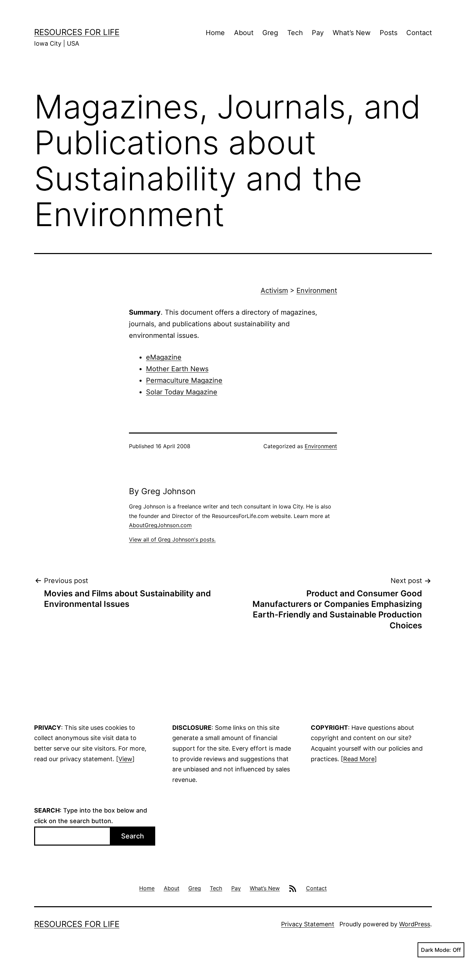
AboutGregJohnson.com (160, 525)
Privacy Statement (307, 924)
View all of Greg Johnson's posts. (172, 539)
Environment (316, 290)
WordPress (414, 924)
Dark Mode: (436, 949)
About (243, 33)
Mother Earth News (177, 369)
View (125, 759)
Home (215, 33)
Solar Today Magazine (181, 392)
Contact (419, 33)
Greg (270, 33)
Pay (318, 33)
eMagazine (163, 357)
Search (132, 836)
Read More (359, 759)
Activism (274, 290)
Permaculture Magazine (184, 380)
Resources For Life (76, 32)
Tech (295, 33)
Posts (388, 33)
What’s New (351, 33)
